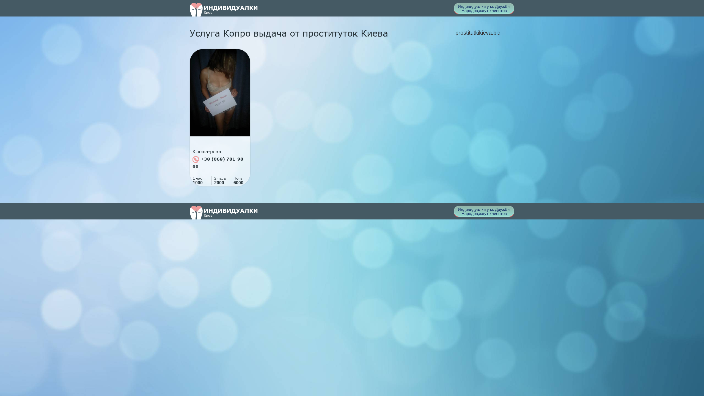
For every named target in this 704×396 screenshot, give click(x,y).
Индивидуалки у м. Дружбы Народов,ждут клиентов (484, 8)
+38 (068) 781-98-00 (219, 162)
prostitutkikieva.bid (478, 33)
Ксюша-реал (207, 151)
